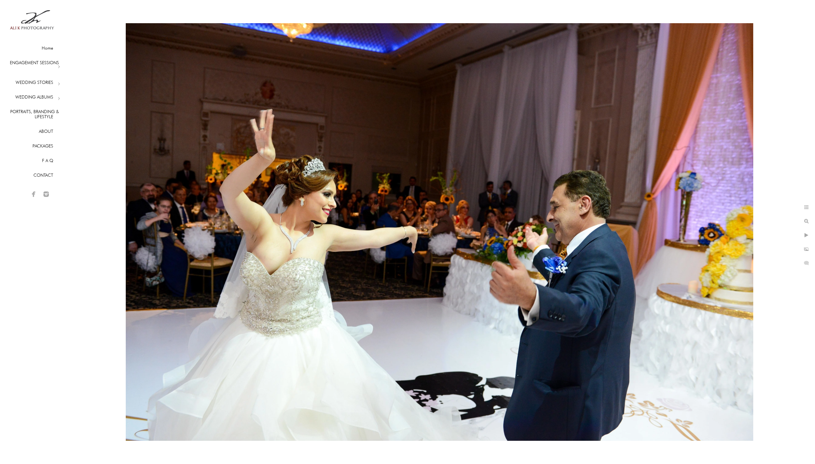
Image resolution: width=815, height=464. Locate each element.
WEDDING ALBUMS (34, 96)
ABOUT (46, 131)
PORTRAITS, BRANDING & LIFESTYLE (34, 114)
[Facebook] (33, 194)
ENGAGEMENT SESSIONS (34, 62)
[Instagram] (46, 194)
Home (47, 48)
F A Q (47, 160)
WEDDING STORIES (34, 82)
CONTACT (43, 175)
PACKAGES (42, 145)
